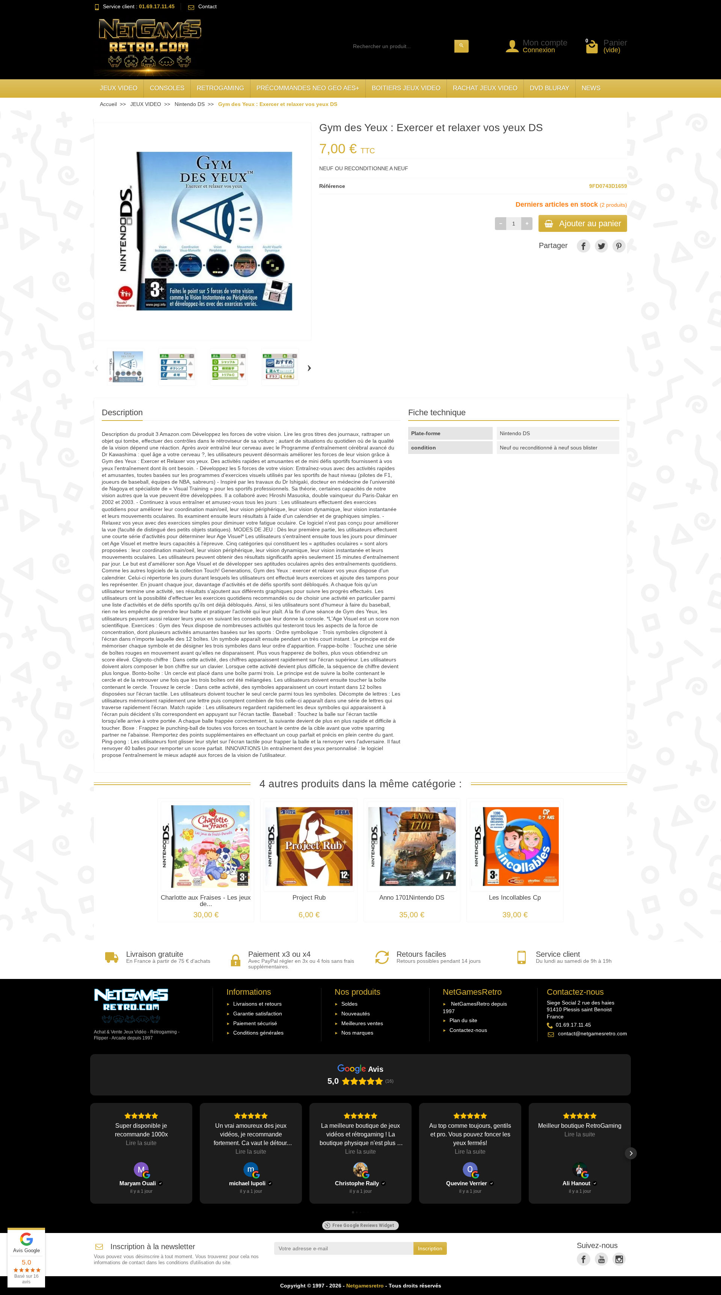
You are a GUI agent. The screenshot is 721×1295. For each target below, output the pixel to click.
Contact (207, 6)
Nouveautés (355, 1014)
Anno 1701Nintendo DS (411, 897)
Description (122, 412)
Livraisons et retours (257, 1004)
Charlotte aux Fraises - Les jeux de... (206, 901)
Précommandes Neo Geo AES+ (307, 88)
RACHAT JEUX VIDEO (485, 88)
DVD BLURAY (549, 88)
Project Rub (309, 897)
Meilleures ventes (362, 1023)
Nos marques (357, 1033)
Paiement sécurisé (255, 1023)
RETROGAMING (220, 88)
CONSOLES (167, 88)
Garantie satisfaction (257, 1014)
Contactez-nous (468, 1030)
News (591, 88)
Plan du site (463, 1020)
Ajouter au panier (590, 223)
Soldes (349, 1004)
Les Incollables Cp (515, 897)
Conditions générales (258, 1033)
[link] (583, 246)
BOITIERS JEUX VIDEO (406, 88)
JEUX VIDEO (118, 88)
